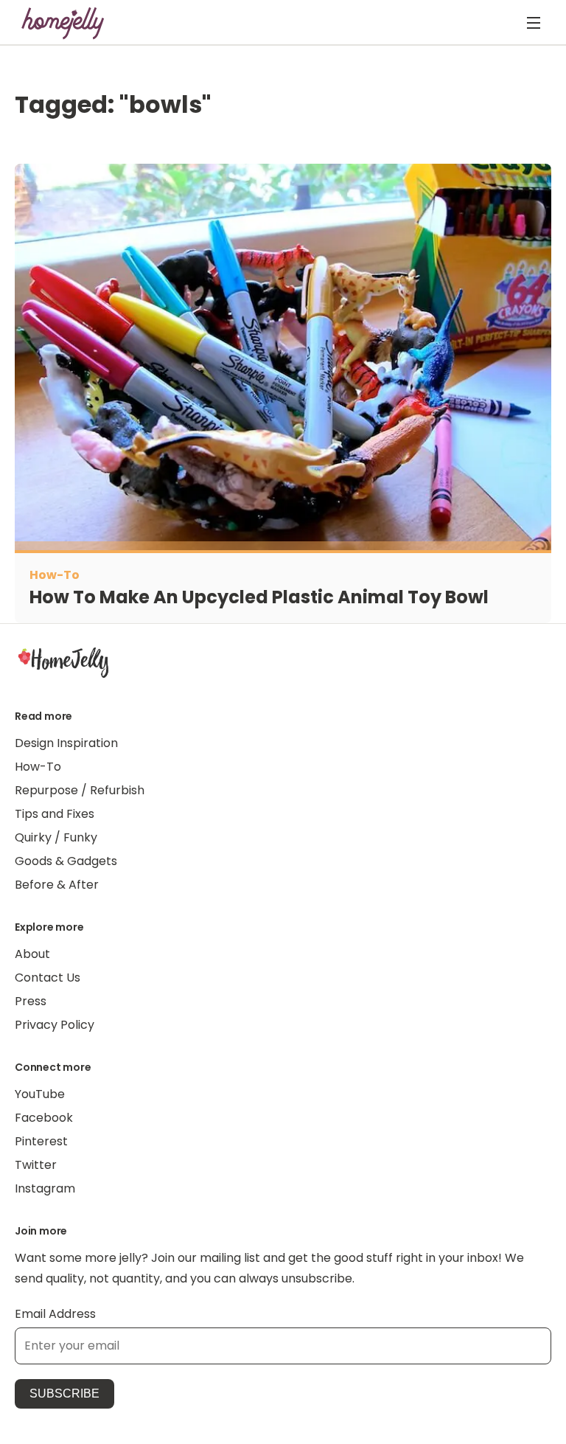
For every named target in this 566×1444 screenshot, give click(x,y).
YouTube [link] (40, 1094)
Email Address (55, 1313)
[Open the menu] (533, 23)
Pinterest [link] (41, 1141)
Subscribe (64, 1393)
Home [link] (63, 661)
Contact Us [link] (47, 977)
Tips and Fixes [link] (54, 813)
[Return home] (63, 23)
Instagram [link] (45, 1188)
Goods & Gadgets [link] (66, 861)
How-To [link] (38, 766)
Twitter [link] (36, 1164)
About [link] (32, 953)
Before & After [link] (57, 884)
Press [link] (30, 1001)
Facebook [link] (44, 1117)
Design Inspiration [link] (66, 743)
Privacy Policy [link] (54, 1024)
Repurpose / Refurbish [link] (79, 790)
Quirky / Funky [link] (56, 837)
